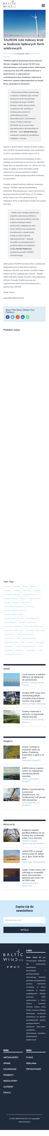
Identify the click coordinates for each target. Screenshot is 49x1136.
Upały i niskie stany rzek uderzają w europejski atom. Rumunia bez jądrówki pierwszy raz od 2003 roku (33, 875)
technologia (40, 642)
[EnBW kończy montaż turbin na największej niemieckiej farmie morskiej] (11, 773)
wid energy (9, 650)
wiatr (40, 646)
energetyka (37, 590)
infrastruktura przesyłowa (14, 606)
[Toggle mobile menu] (44, 5)
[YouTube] (11, 967)
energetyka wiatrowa (12, 594)
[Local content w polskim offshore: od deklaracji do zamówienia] (11, 679)
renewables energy (11, 642)
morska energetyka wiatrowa (15, 610)
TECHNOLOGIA (39, 843)
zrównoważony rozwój (13, 654)
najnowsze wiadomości (27, 622)
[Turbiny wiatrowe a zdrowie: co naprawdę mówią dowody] (11, 716)
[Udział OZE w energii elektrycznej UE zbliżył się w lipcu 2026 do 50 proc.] (11, 856)
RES (22, 642)
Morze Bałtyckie (31, 618)
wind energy (30, 650)
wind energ (19, 650)
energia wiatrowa (11, 598)
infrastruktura (26, 602)
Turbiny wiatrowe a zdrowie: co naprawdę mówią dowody (33, 714)
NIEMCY (25, 704)
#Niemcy (34, 586)
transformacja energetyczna (25, 646)
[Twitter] (8, 967)
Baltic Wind (8, 54)
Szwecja (30, 642)
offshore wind (10, 634)
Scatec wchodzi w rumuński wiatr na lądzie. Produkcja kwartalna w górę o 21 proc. (33, 752)
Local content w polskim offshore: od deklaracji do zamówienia (33, 677)
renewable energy (29, 638)
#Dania (7, 586)
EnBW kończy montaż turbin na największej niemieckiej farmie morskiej (32, 772)
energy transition (34, 598)
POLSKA (6, 57)
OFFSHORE (34, 779)
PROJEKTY (36, 760)
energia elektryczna (30, 594)
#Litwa (25, 586)
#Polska (7, 590)
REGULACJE (41, 704)
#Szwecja (16, 590)
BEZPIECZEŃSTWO (30, 883)
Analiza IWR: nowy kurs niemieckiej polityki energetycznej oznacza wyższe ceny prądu (33, 697)
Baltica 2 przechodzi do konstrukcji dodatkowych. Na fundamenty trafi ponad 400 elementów (33, 794)
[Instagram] (18, 967)
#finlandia (16, 586)
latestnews (30, 606)
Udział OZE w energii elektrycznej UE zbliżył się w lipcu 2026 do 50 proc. (33, 855)
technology (9, 646)
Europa (7, 602)
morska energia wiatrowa (14, 614)
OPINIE (41, 683)
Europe (15, 602)
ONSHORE (35, 54)
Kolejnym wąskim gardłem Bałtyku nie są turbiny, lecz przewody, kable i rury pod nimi (33, 834)
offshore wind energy (25, 634)
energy (22, 598)
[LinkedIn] (15, 967)
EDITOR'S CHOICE (29, 683)
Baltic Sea (26, 590)
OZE (18, 638)
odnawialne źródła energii (33, 626)
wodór (40, 650)
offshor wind (9, 638)
